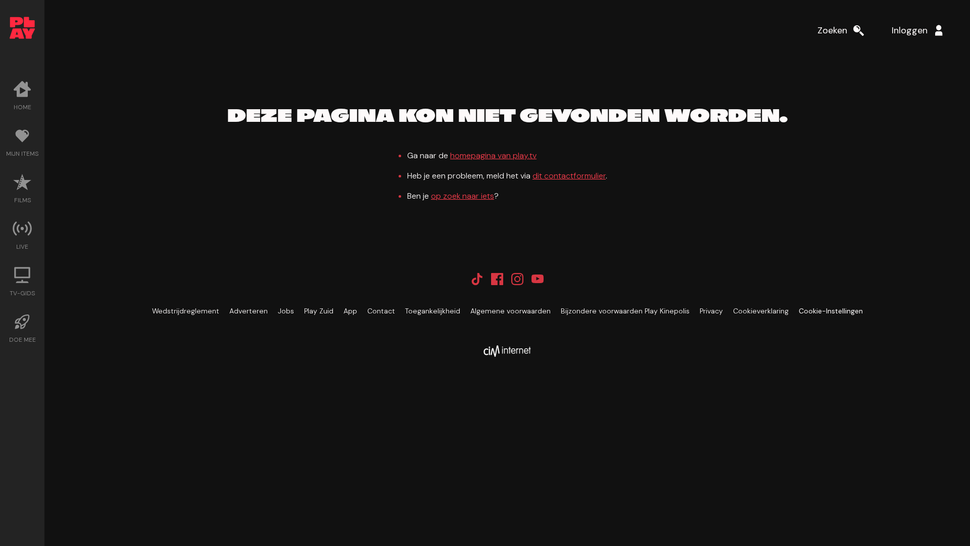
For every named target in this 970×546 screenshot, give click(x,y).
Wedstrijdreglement (185, 310)
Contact (381, 310)
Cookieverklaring (761, 310)
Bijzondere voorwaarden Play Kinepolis (625, 310)
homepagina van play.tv (493, 155)
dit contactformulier (569, 175)
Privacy (711, 310)
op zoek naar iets (462, 196)
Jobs (286, 310)
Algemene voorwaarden (510, 310)
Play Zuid (318, 310)
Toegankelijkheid (432, 310)
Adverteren (248, 310)
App (350, 310)
